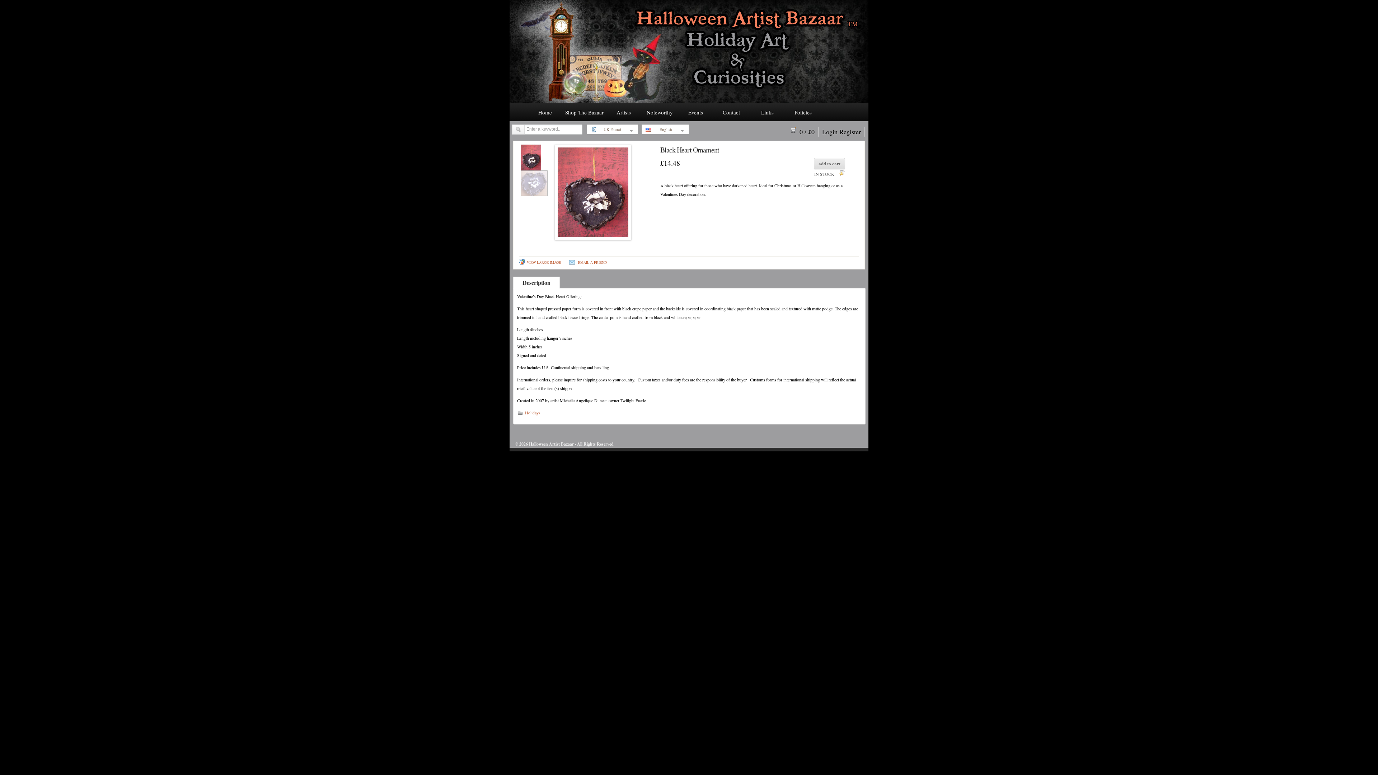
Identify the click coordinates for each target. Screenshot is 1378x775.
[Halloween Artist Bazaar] (689, 101)
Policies (803, 112)
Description (536, 282)
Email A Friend (592, 262)
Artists (624, 112)
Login (830, 131)
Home (545, 112)
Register (850, 131)
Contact (731, 112)
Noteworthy (660, 112)
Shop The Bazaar (584, 112)
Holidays (532, 412)
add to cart (829, 163)
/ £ (807, 131)
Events (695, 112)
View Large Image (544, 262)
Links (767, 112)
